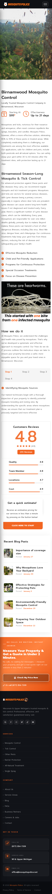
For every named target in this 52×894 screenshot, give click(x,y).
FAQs (7, 806)
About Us (9, 789)
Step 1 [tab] (8, 372)
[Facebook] (10, 722)
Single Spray (10, 771)
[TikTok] (27, 722)
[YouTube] (33, 722)
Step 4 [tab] (8, 378)
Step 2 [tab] (25, 372)
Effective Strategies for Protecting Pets (30, 586)
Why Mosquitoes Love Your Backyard (29, 569)
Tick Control (10, 748)
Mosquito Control (12, 743)
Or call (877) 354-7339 (15, 685)
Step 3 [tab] (43, 372)
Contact (8, 823)
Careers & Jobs (12, 817)
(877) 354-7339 (19, 846)
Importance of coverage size (31, 552)
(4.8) (33, 446)
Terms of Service (24, 890)
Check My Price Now (27, 677)
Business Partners (13, 811)
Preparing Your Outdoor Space (31, 621)
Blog (7, 800)
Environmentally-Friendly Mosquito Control (31, 603)
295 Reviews (26, 452)
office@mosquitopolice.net (24, 872)
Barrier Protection (13, 760)
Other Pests (10, 754)
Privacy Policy (8, 890)
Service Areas (11, 795)
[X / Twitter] (22, 722)
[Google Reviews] (5, 722)
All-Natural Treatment (14, 765)
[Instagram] (16, 722)
